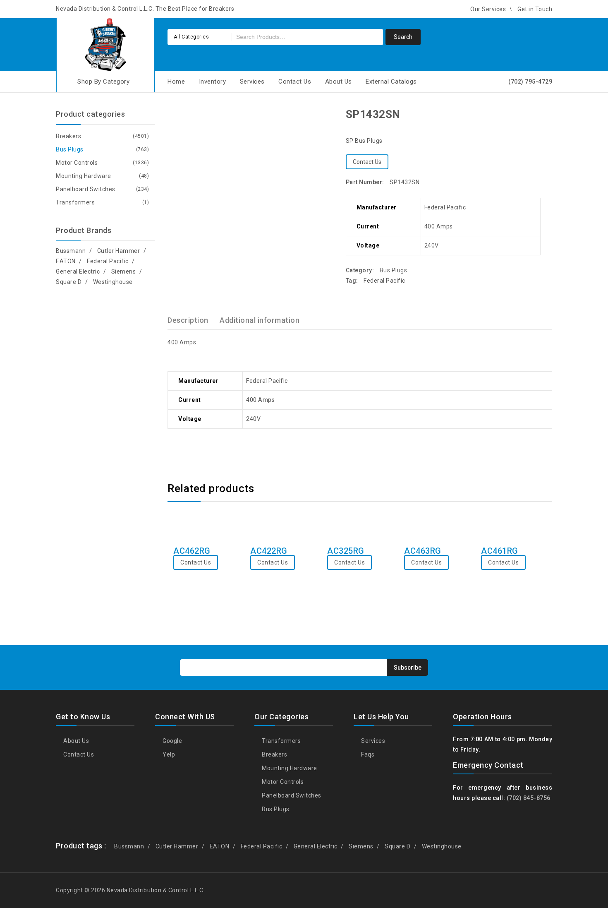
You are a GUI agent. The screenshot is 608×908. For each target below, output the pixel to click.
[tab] (193, 320)
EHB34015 (524, 113)
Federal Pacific (384, 280)
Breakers (68, 136)
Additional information (259, 320)
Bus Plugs (393, 270)
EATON (66, 261)
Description (188, 320)
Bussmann (71, 250)
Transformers (75, 202)
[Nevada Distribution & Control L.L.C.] (105, 43)
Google (171, 740)
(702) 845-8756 (529, 798)
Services (252, 81)
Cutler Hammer (118, 250)
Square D (68, 282)
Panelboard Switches (85, 189)
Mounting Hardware (83, 176)
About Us (338, 81)
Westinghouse (113, 282)
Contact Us (294, 81)
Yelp (168, 754)
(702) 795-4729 (530, 81)
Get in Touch (534, 9)
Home (176, 81)
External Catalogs (391, 81)
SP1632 (535, 113)
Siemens (123, 271)
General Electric (78, 271)
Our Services (488, 9)
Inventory (212, 81)
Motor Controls (77, 162)
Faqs (367, 754)
